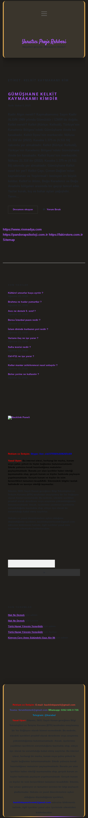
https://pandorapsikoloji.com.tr (25, 234)
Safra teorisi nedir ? (19, 347)
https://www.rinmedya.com (22, 229)
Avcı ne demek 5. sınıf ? (22, 311)
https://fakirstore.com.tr (66, 234)
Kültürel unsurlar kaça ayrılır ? (25, 293)
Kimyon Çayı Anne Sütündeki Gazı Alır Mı (31, 637)
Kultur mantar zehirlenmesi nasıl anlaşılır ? (32, 365)
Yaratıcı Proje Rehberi (44, 41)
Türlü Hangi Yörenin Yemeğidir (25, 626)
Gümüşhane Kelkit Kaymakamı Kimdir (33, 96)
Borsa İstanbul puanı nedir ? (24, 320)
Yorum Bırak (54, 209)
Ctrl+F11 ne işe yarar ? (21, 356)
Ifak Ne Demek (16, 615)
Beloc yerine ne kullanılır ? (23, 374)
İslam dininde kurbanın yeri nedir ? (28, 329)
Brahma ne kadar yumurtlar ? (25, 301)
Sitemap (9, 240)
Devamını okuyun (25, 210)
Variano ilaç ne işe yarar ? (23, 338)
